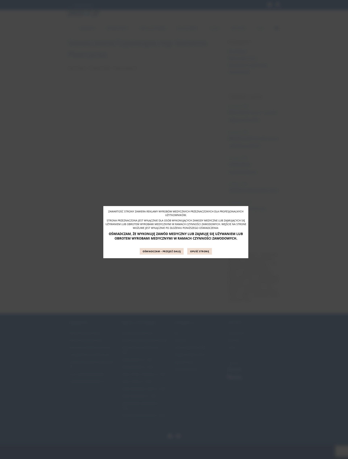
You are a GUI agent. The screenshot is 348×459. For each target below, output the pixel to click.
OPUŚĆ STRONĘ (199, 251)
